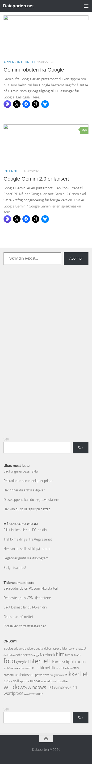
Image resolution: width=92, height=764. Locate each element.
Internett (26, 62)
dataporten (24, 655)
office (76, 668)
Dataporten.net (18, 5)
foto (9, 661)
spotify (24, 681)
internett (39, 661)
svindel (34, 681)
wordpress (13, 693)
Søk (6, 439)
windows (15, 687)
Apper (9, 62)
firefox (77, 655)
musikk (38, 667)
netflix (50, 667)
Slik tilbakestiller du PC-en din (25, 530)
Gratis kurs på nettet (18, 617)
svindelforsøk (49, 681)
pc (16, 675)
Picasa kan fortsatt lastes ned (25, 626)
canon (72, 648)
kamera (58, 661)
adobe (8, 648)
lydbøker (9, 668)
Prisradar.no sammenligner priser (28, 481)
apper (55, 648)
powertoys (42, 675)
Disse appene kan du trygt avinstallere (31, 500)
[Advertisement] (46, 354)
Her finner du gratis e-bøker (24, 490)
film (60, 654)
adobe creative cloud (27, 648)
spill (16, 681)
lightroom (76, 661)
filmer (69, 655)
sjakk (8, 681)
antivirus (46, 648)
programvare (57, 675)
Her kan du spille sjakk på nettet (27, 509)
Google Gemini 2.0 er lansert (36, 179)
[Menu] (86, 6)
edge (36, 655)
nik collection (64, 668)
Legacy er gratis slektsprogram (26, 558)
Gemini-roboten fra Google (34, 70)
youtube (37, 694)
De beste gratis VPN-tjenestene (27, 598)
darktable (9, 655)
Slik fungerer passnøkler (21, 471)
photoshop (26, 675)
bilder (64, 648)
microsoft (26, 668)
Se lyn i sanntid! (15, 568)
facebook (47, 654)
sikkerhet (76, 674)
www (27, 694)
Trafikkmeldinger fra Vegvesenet (28, 539)
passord (9, 675)
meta (17, 668)
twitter (63, 681)
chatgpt (81, 648)
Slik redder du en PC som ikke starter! (31, 588)
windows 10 (40, 687)
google (21, 661)
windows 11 (66, 687)
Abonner (76, 258)
